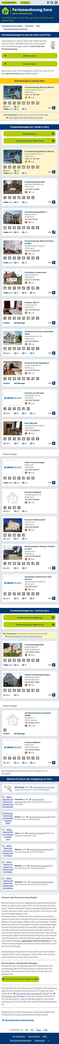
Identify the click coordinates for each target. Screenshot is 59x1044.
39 (26, 403)
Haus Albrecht (31, 423)
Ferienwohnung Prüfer (35, 182)
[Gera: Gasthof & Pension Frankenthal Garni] (12, 338)
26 (26, 222)
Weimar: (18, 865)
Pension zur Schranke (34, 393)
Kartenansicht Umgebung (35, 617)
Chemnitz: (19, 799)
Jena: (17, 833)
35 (26, 559)
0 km (31, 433)
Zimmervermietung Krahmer (37, 675)
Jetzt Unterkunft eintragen (21, 979)
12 (26, 192)
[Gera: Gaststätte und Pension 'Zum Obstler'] (12, 583)
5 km (31, 222)
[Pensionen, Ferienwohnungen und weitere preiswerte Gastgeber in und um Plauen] (7, 851)
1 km (31, 253)
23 (26, 373)
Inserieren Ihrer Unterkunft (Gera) (32, 993)
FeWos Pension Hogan (35, 462)
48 (26, 433)
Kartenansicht (38, 133)
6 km (31, 344)
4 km (31, 403)
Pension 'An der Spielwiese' (37, 363)
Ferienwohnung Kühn (34, 644)
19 (26, 753)
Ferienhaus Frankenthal (35, 272)
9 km (31, 655)
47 (26, 473)
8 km (31, 685)
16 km (32, 725)
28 (26, 530)
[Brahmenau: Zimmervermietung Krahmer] (12, 680)
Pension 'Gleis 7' (32, 302)
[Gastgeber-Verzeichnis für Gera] (6, 11)
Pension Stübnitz (32, 742)
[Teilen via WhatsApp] (39, 1029)
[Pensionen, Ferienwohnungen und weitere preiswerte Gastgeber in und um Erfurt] (7, 818)
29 (26, 685)
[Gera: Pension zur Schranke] (12, 398)
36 (26, 655)
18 (26, 726)
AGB (45, 1036)
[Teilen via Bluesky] (33, 1029)
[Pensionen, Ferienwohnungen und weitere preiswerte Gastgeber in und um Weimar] (7, 867)
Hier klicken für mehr (26, 117)
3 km (31, 192)
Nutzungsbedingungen (21, 1040)
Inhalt (25, 2)
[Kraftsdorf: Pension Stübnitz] (12, 748)
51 (26, 283)
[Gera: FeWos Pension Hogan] (12, 468)
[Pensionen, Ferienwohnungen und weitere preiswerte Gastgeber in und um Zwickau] (7, 883)
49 (26, 254)
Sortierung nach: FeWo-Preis (35, 140)
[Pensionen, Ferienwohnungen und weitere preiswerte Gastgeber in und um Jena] (7, 834)
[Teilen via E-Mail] (46, 1029)
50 (26, 589)
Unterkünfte (9, 2)
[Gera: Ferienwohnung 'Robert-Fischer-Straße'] (12, 248)
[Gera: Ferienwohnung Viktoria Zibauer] (12, 93)
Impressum (39, 1040)
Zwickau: (19, 882)
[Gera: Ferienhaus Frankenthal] (12, 278)
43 (26, 97)
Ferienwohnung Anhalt (35, 212)
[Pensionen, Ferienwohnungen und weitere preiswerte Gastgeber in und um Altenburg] (7, 788)
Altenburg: (19, 787)
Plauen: (18, 849)
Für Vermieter (18, 1036)
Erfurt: (18, 817)
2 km (31, 97)
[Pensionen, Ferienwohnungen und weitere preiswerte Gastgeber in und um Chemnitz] (7, 802)
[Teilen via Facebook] (27, 1029)
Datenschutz (34, 1036)
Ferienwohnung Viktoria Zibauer (39, 87)
